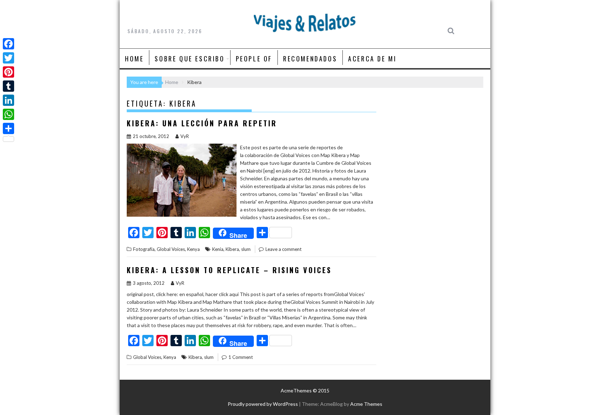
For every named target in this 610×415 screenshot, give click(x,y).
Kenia (217, 249)
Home (134, 58)
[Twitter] (8, 58)
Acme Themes (366, 404)
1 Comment (240, 357)
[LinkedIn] (8, 100)
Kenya (193, 249)
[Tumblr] (8, 86)
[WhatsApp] (8, 114)
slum (246, 249)
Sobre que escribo (190, 58)
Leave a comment (283, 249)
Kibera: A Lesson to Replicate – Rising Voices (229, 270)
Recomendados (310, 58)
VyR (184, 136)
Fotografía (144, 249)
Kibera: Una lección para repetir (202, 123)
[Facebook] (8, 44)
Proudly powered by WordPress (263, 404)
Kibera (232, 249)
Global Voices (171, 249)
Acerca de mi (372, 58)
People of (254, 58)
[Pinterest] (8, 72)
